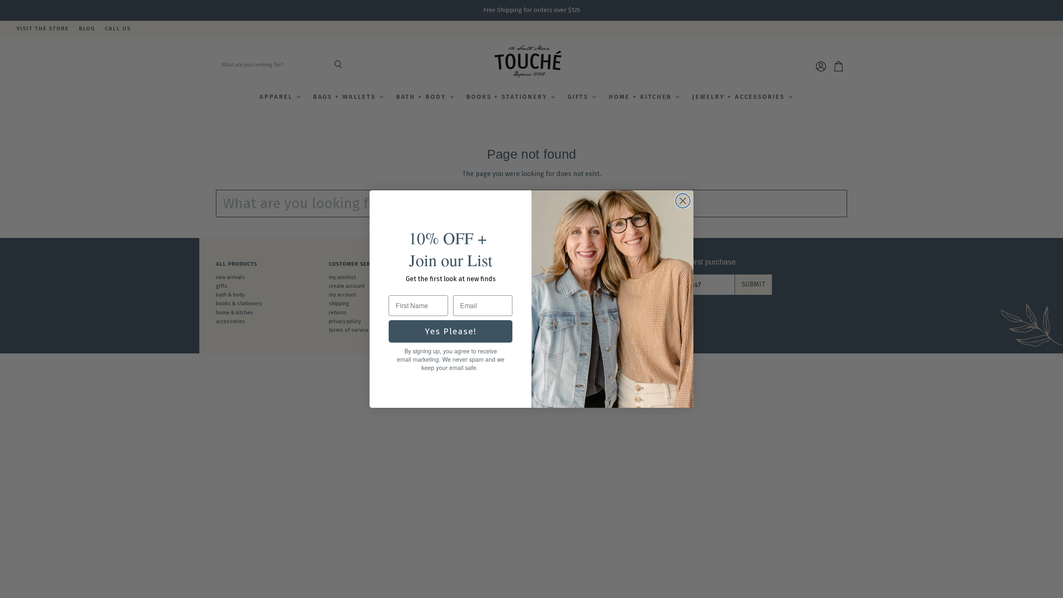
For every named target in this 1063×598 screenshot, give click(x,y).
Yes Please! (451, 331)
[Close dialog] (683, 201)
